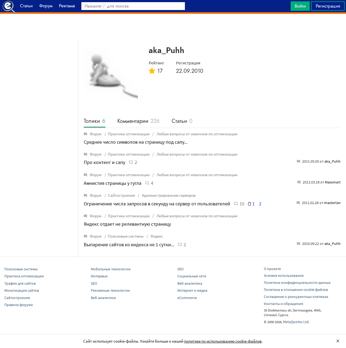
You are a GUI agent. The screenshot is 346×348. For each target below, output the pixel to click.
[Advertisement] (173, 27)
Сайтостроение (121, 195)
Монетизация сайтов (21, 290)
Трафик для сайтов (20, 283)
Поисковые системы (126, 236)
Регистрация (328, 6)
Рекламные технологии (110, 290)
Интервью (99, 276)
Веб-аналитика (103, 297)
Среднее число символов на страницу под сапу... (135, 142)
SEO (94, 283)
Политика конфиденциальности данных (297, 282)
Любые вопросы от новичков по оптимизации (196, 133)
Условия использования (284, 275)
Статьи (182, 121)
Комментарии (138, 121)
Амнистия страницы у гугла (112, 183)
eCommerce (187, 297)
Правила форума (18, 304)
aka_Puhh (332, 161)
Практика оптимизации (128, 133)
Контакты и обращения (283, 303)
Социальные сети (191, 276)
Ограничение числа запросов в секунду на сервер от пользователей (157, 204)
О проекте (272, 268)
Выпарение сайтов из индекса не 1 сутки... (129, 244)
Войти (300, 6)
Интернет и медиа (192, 290)
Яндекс (156, 236)
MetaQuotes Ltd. (296, 321)
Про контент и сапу (104, 162)
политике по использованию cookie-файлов (223, 341)
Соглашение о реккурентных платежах (296, 296)
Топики (94, 121)
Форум (95, 133)
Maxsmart (333, 182)
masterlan (332, 202)
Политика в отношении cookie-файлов (296, 289)
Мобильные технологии (111, 269)
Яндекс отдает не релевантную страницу (127, 224)
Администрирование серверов (168, 195)
